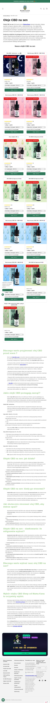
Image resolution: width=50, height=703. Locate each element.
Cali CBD (5, 670)
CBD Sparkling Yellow (6, 676)
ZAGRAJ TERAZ (25, 653)
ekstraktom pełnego (20, 601)
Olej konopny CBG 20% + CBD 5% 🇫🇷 (14, 262)
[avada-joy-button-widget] (3, 699)
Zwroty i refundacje (18, 669)
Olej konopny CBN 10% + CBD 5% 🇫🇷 (14, 95)
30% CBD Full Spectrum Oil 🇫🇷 (36, 262)
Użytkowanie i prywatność (17, 682)
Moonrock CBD (6, 672)
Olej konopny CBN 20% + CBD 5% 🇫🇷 (36, 95)
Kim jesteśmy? (17, 663)
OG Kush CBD (6, 666)
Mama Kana (26, 24)
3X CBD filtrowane (7, 678)
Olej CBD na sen (15, 357)
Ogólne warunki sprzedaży (17, 678)
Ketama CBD (6, 683)
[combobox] (47, 702)
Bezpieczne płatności (16, 672)
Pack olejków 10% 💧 (14, 136)
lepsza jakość (23, 364)
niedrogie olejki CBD (17, 626)
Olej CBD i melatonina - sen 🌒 (14, 53)
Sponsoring (16, 691)
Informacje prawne (18, 675)
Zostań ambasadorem (17, 686)
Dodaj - (14, 90)
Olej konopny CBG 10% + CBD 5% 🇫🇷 (36, 220)
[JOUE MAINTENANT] (25, 644)
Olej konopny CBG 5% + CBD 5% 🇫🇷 (14, 220)
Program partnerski (18, 689)
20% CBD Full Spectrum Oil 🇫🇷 (36, 178)
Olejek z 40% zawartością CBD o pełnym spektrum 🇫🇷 (14, 304)
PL (47, 701)
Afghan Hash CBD (7, 681)
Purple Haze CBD (7, 668)
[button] (2, 8)
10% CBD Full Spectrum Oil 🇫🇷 (14, 178)
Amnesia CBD (6, 664)
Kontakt (16, 665)
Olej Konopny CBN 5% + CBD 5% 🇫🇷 (36, 53)
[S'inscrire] (45, 667)
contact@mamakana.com (31, 675)
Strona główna (6, 15)
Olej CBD (11, 383)
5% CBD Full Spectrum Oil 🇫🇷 (36, 136)
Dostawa (16, 667)
